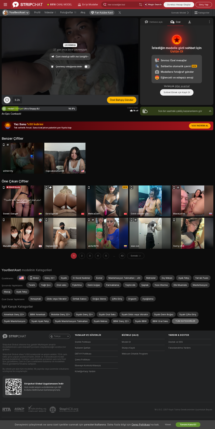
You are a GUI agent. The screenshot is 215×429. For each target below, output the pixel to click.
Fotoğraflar (68, 12)
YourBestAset (11, 270)
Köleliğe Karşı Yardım (85, 371)
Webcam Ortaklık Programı (135, 354)
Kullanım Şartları (82, 348)
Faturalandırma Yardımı (179, 348)
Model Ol (126, 342)
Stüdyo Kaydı (128, 348)
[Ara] (140, 4)
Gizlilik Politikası (83, 342)
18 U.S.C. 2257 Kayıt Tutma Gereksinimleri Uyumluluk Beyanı (183, 409)
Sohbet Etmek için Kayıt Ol (177, 92)
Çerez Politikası (82, 359)
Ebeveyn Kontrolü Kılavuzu (88, 365)
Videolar (50, 12)
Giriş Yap (203, 4)
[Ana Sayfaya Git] (27, 4)
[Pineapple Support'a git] (53, 409)
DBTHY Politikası (83, 354)
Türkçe (57, 336)
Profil (37, 12)
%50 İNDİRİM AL (199, 126)
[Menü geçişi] (5, 4)
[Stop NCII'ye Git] (69, 410)
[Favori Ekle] (7, 100)
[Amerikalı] (21, 278)
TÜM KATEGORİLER (185, 321)
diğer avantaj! (182, 86)
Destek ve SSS (175, 342)
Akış (82, 12)
